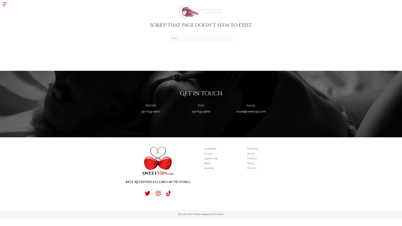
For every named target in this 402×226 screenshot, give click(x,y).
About (250, 153)
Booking (209, 168)
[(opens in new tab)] (201, 11)
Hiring (250, 163)
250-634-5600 (150, 111)
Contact (252, 158)
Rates (207, 163)
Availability (210, 148)
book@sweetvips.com (251, 111)
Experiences (211, 158)
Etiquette (252, 148)
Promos (251, 168)
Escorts (208, 153)
